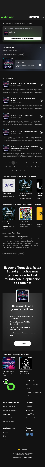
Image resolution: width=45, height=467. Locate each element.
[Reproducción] (40, 65)
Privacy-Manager (8, 421)
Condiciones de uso (9, 406)
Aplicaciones (30, 410)
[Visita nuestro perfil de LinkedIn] (27, 434)
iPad (4, 436)
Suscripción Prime (32, 418)
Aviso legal (6, 414)
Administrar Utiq (8, 418)
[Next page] (28, 170)
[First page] (5, 163)
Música (21, 54)
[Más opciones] (41, 47)
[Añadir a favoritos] (36, 47)
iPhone (5, 432)
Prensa (28, 388)
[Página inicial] (3, 23)
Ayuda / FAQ (30, 414)
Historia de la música (9, 54)
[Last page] (33, 170)
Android (5, 440)
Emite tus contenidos (32, 396)
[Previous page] (9, 163)
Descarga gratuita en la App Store (22, 38)
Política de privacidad (10, 410)
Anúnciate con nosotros (33, 392)
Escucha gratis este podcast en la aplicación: (18, 28)
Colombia (24, 449)
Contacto (29, 406)
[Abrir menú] (42, 17)
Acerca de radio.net (32, 384)
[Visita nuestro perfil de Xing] (32, 434)
